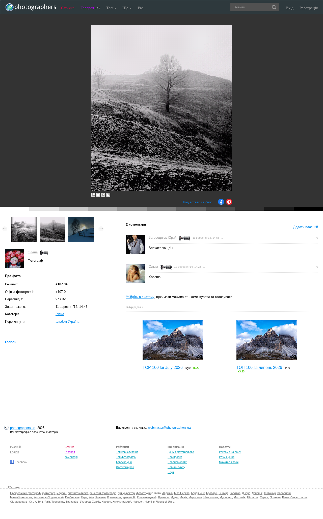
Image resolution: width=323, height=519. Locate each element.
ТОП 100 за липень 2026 (259, 367)
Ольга (153, 266)
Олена (33, 252)
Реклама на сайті (230, 451)
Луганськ (164, 497)
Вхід (289, 7)
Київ (91, 497)
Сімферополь (19, 501)
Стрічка (67, 7)
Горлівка (235, 493)
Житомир (270, 493)
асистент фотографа (103, 493)
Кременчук (114, 497)
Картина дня (124, 461)
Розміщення (226, 456)
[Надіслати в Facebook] (221, 204)
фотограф (48, 493)
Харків (96, 501)
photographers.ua (22, 428)
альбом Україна (67, 321)
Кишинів (100, 497)
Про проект (175, 456)
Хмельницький (122, 501)
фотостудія (143, 493)
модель (61, 493)
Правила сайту (177, 461)
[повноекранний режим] (108, 195)
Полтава (275, 497)
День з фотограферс (181, 451)
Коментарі (71, 456)
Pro (140, 7)
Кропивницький (146, 497)
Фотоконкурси (125, 467)
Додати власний (305, 227)
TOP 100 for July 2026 (163, 367)
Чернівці (161, 501)
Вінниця (223, 493)
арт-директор (126, 493)
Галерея (90, 7)
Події (171, 472)
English (14, 451)
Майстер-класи (228, 461)
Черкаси (138, 501)
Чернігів (150, 501)
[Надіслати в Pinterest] (229, 204)
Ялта (171, 501)
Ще (125, 7)
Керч (84, 497)
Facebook (20, 461)
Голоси (10, 342)
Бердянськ (198, 493)
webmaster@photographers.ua (169, 427)
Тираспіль (72, 501)
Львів (183, 497)
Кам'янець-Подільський (49, 497)
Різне (60, 314)
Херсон (106, 501)
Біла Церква (182, 493)
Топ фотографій (126, 456)
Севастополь (298, 497)
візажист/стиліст (78, 493)
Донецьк (257, 493)
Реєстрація (309, 7)
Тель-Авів (44, 501)
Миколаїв (240, 497)
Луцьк (175, 497)
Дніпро (246, 493)
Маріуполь (195, 497)
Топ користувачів (127, 451)
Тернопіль (57, 501)
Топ (110, 7)
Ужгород (85, 501)
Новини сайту (176, 467)
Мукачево (226, 497)
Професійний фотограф (25, 493)
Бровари (211, 493)
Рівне (285, 497)
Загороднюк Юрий (162, 237)
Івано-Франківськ (21, 497)
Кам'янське (72, 497)
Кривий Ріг (129, 497)
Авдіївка (167, 493)
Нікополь (252, 497)
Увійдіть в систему (140, 297)
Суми (32, 501)
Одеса (264, 497)
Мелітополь (210, 497)
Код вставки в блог (197, 202)
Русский (15, 446)
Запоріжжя (284, 493)
